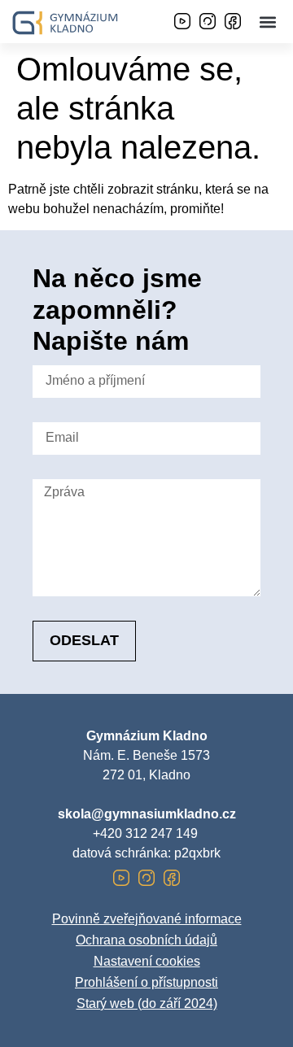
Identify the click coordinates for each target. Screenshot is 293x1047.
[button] (267, 21)
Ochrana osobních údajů (146, 940)
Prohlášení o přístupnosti (146, 982)
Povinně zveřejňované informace (147, 919)
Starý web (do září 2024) (147, 1003)
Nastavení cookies (147, 961)
